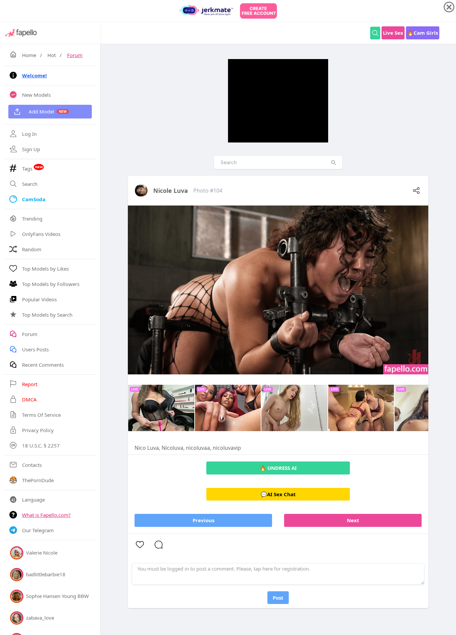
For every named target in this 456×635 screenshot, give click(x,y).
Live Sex (393, 32)
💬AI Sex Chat (278, 494)
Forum (74, 55)
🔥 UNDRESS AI (278, 467)
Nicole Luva (170, 191)
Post (278, 597)
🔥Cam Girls (422, 32)
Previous (203, 520)
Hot (51, 55)
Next (353, 520)
